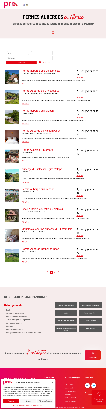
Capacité (9, 57)
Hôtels (8, 310)
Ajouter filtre (45, 62)
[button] (52, 383)
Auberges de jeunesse (14, 323)
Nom (32, 52)
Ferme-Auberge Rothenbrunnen (40, 248)
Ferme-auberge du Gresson (38, 189)
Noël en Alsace (70, 397)
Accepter (11, 401)
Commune (9, 52)
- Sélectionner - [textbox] (11, 58)
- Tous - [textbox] (9, 53)
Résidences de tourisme (15, 313)
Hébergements (13, 305)
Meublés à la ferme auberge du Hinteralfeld (47, 229)
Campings (9, 326)
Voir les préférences (45, 401)
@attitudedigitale (79, 407)
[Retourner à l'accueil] (11, 4)
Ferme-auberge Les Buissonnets (41, 70)
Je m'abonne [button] (93, 355)
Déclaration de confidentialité (34, 405)
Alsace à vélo (69, 388)
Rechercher (21, 62)
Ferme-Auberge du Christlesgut (40, 90)
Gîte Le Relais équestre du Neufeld (42, 209)
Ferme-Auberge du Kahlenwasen (41, 130)
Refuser (28, 401)
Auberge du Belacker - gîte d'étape (42, 169)
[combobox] (17, 53)
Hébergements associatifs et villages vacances (23, 332)
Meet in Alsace (70, 401)
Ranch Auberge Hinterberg (37, 149)
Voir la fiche (25, 84)
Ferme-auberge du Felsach (38, 110)
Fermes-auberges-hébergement (18, 319)
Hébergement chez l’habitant (16, 316)
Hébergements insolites (14, 329)
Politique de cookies (19, 405)
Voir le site (79, 77)
